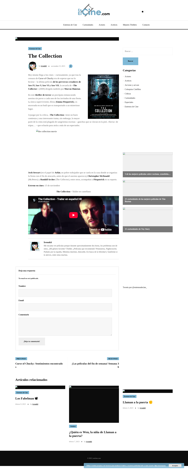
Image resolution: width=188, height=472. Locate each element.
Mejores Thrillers (130, 25)
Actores (102, 25)
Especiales (129, 102)
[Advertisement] (146, 130)
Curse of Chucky (46, 78)
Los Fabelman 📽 (26, 398)
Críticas (128, 94)
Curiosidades (88, 25)
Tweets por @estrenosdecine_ (135, 287)
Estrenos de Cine (70, 25)
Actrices (114, 25)
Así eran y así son (132, 85)
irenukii (44, 66)
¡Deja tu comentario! (32, 341)
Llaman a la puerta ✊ (138, 402)
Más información (160, 466)
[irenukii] (35, 246)
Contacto (146, 25)
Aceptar (175, 465)
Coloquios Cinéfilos (133, 89)
